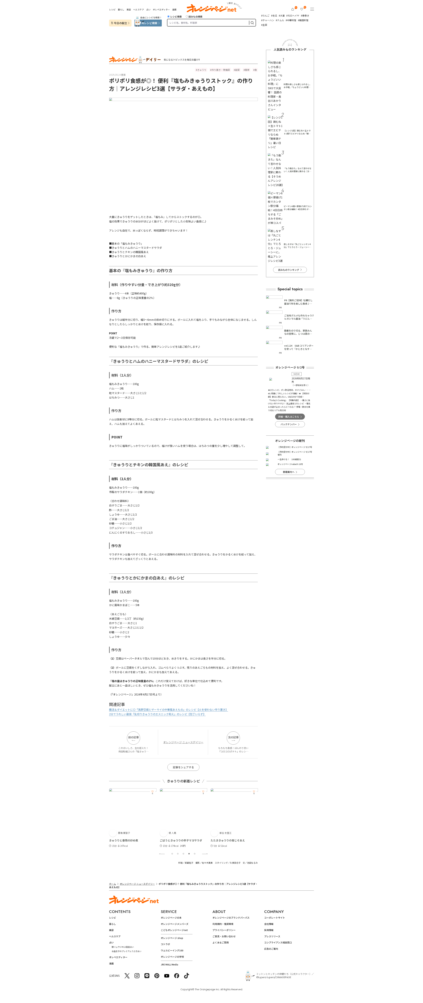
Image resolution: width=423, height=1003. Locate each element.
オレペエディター (161, 9)
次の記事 (233, 737)
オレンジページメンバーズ (174, 924)
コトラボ (165, 944)
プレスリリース (272, 936)
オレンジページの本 (171, 917)
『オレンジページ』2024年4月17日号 (133, 694)
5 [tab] (194, 853)
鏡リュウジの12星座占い (123, 946)
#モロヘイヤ (292, 15)
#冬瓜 (274, 15)
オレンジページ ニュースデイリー (183, 742)
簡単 (247, 70)
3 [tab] (183, 853)
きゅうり (201, 70)
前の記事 (133, 737)
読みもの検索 (195, 16)
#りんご (265, 15)
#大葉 (282, 15)
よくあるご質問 (220, 942)
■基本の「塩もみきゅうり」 (126, 243)
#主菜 (264, 24)
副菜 (237, 70)
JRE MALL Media (169, 964)
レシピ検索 (176, 16)
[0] (292, 9)
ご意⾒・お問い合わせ (224, 936)
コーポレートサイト (274, 917)
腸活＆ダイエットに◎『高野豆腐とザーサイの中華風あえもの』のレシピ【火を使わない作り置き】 (168, 710)
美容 (129, 9)
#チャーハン (267, 20)
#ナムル (280, 20)
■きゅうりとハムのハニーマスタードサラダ (135, 248)
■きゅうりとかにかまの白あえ (127, 256)
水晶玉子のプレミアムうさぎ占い (126, 951)
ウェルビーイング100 (172, 950)
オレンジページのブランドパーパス (231, 917)
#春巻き (305, 15)
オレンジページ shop (172, 938)
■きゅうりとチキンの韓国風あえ (129, 252)
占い (148, 9)
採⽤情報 (268, 930)
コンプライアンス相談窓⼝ (278, 942)
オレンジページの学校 (172, 956)
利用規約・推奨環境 (222, 924)
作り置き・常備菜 (221, 70)
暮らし (121, 9)
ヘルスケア (138, 9)
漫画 (174, 9)
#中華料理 (291, 20)
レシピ (112, 9)
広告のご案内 (271, 948)
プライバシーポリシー (224, 930)
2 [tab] (177, 853)
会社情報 (268, 924)
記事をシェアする (183, 767)
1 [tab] (172, 853)
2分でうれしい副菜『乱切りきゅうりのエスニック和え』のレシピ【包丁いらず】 (157, 714)
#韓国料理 (303, 20)
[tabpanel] (132, 818)
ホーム (112, 883)
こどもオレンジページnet (174, 930)
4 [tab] (189, 853)
